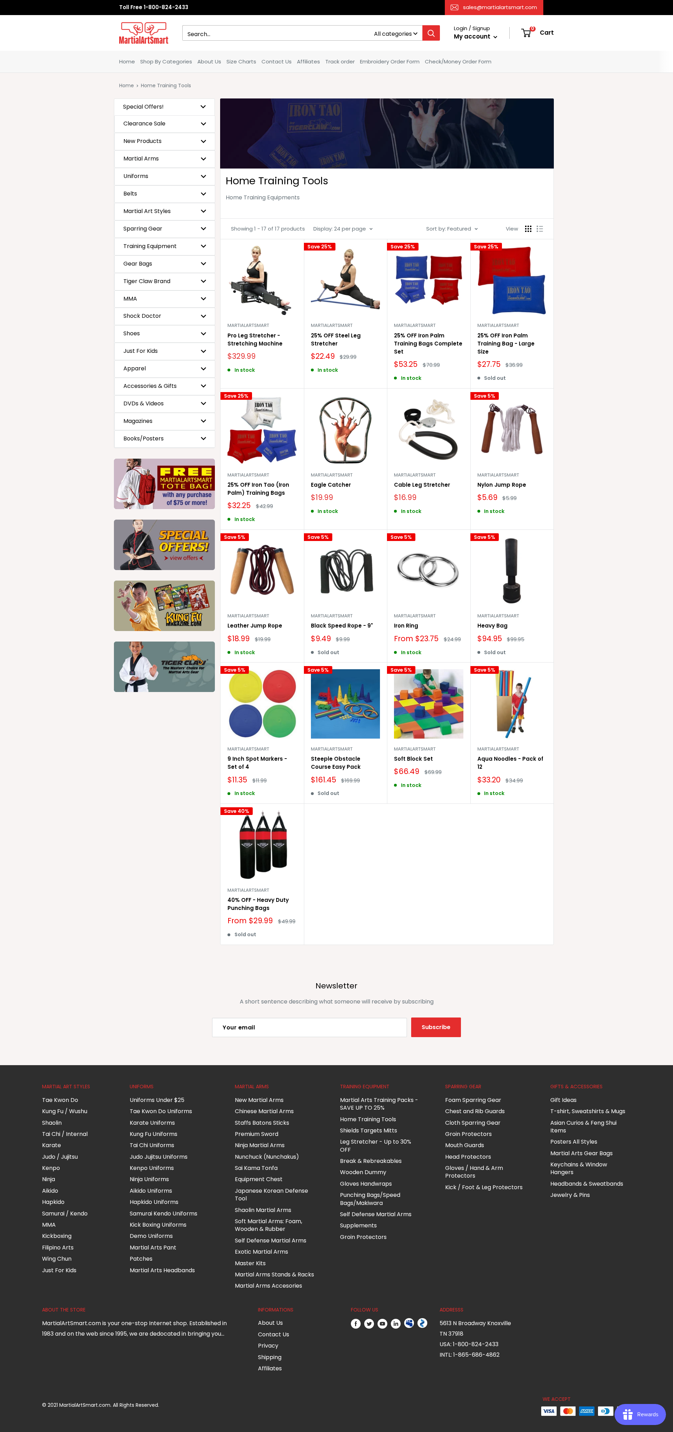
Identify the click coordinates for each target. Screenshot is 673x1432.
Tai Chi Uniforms (152, 1145)
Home (127, 61)
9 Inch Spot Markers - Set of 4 (257, 762)
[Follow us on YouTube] (382, 1323)
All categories (393, 34)
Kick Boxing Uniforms (158, 1225)
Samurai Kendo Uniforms (163, 1214)
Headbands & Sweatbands (586, 1184)
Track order (340, 61)
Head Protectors (468, 1157)
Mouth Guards (464, 1145)
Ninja (48, 1179)
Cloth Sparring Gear (473, 1123)
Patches (141, 1259)
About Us (209, 61)
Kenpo (51, 1168)
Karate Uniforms (152, 1123)
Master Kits (250, 1263)
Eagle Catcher (331, 484)
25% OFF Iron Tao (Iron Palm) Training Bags (258, 488)
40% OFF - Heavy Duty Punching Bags (258, 904)
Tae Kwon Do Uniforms (161, 1111)
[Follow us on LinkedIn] (396, 1323)
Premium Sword (256, 1134)
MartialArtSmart (248, 325)
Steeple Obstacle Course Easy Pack (336, 762)
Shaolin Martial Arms (263, 1210)
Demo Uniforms (151, 1236)
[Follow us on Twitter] (369, 1323)
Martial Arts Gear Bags (581, 1153)
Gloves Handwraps (366, 1184)
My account (473, 36)
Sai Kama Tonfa (256, 1168)
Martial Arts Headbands (162, 1270)
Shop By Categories (166, 61)
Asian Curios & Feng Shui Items (583, 1127)
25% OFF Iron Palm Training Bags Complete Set (428, 344)
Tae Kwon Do (60, 1100)
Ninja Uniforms (149, 1179)
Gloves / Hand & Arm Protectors (474, 1172)
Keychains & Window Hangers (578, 1168)
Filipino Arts (58, 1247)
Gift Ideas (563, 1100)
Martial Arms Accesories (268, 1286)
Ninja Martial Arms (260, 1145)
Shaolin (52, 1123)
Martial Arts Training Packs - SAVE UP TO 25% (379, 1104)
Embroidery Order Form (390, 61)
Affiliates (308, 61)
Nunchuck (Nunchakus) (267, 1157)
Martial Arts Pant (153, 1247)
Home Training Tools (368, 1119)
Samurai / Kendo (65, 1214)
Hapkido (53, 1202)
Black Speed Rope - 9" (342, 625)
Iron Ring (406, 625)
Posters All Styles (573, 1142)
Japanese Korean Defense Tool (271, 1195)
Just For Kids (59, 1270)
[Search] (431, 33)
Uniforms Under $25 (157, 1100)
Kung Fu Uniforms (153, 1134)
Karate (51, 1145)
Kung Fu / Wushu (64, 1111)
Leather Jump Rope (254, 625)
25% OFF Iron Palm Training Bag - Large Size (506, 344)
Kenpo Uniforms (152, 1168)
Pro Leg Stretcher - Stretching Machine (255, 339)
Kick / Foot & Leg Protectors (484, 1187)
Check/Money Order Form (458, 61)
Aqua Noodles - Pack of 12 (510, 762)
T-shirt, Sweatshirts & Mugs (587, 1111)
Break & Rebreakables (371, 1161)
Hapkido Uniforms (154, 1202)
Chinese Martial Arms (264, 1111)
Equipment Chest (259, 1179)
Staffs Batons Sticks (262, 1123)
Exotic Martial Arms (261, 1252)
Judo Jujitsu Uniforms (159, 1157)
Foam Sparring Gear (473, 1100)
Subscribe (436, 1027)
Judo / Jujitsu (60, 1157)
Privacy (268, 1346)
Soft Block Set (413, 758)
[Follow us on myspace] (409, 1323)
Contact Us (276, 61)
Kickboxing (57, 1236)
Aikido (50, 1191)
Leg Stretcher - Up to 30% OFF (375, 1145)
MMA (49, 1225)
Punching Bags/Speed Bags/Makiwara (370, 1199)
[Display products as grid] (528, 229)
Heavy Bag (492, 625)
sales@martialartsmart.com (500, 7)
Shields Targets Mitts (368, 1130)
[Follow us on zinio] (422, 1323)
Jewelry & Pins (570, 1195)
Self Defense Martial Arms (270, 1240)
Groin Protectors (363, 1237)
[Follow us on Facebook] (356, 1323)
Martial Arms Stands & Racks (274, 1274)
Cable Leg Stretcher (422, 484)
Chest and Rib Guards (475, 1111)
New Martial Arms (259, 1100)
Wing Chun (57, 1259)
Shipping (269, 1357)
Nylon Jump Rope (501, 484)
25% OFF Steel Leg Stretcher (336, 339)
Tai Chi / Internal (65, 1134)
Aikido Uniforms (151, 1191)
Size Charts (241, 61)
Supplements (358, 1225)
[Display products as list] (540, 229)
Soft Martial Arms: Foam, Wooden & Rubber (268, 1225)
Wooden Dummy (363, 1172)
